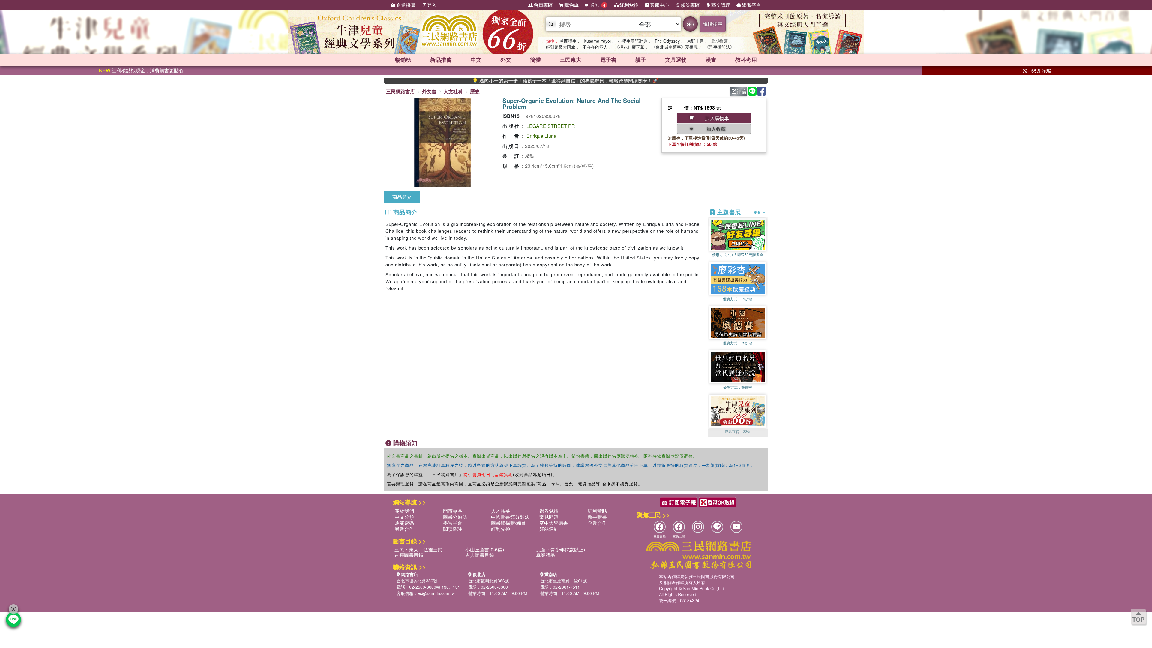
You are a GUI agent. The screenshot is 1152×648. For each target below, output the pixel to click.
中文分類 (404, 516)
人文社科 (453, 91)
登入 (431, 5)
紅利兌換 (629, 5)
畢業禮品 (545, 554)
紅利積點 (597, 510)
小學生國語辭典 (632, 41)
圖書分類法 (455, 516)
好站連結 (549, 528)
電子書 (608, 60)
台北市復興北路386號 (417, 581)
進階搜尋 (712, 23)
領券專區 (690, 5)
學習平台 (751, 5)
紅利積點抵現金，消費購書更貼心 (141, 70)
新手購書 (597, 516)
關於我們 (404, 510)
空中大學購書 (553, 522)
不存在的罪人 (595, 47)
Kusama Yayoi (597, 41)
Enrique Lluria (541, 135)
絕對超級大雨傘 (560, 47)
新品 (441, 60)
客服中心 (659, 5)
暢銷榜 (403, 60)
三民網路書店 (400, 91)
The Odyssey (667, 41)
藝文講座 (720, 5)
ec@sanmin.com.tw (436, 593)
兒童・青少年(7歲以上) (560, 549)
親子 (640, 60)
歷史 (475, 91)
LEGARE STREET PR (550, 125)
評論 (741, 91)
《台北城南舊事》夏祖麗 (675, 47)
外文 (505, 60)
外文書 (429, 91)
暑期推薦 (719, 41)
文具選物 (676, 60)
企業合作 (597, 522)
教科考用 (746, 60)
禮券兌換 (549, 510)
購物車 (571, 5)
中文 (476, 60)
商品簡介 (402, 197)
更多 (758, 212)
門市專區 (452, 510)
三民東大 (570, 60)
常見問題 (549, 516)
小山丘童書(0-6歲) (484, 549)
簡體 (535, 60)
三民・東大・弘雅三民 (418, 549)
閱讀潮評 (452, 528)
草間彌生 (568, 41)
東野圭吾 (695, 41)
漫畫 (711, 60)
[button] (738, 433)
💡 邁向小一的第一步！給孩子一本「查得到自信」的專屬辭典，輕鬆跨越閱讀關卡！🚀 (532, 81)
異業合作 (404, 528)
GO (690, 24)
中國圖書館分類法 (510, 516)
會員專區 (543, 5)
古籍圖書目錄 (408, 554)
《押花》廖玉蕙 (629, 47)
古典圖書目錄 (479, 554)
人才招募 (500, 510)
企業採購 (406, 5)
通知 (597, 5)
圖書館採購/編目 (508, 522)
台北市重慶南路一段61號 (563, 581)
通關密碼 (404, 522)
